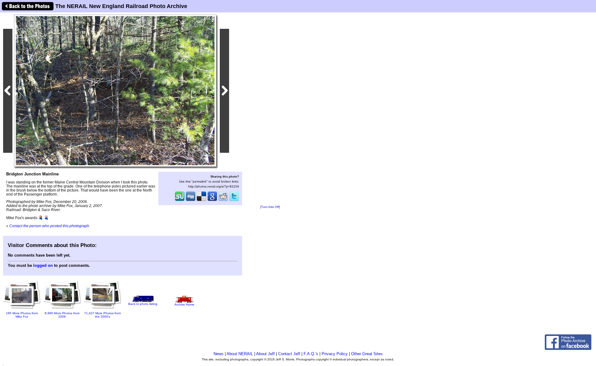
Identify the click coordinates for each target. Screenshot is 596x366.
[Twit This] (234, 200)
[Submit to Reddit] (223, 200)
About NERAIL (240, 353)
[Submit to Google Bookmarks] (212, 200)
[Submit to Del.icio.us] (201, 200)
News (219, 353)
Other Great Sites (367, 353)
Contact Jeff (289, 353)
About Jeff (265, 353)
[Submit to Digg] (191, 200)
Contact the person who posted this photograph (49, 226)
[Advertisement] (270, 109)
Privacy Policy (335, 353)
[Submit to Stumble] (180, 200)
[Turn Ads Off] (270, 207)
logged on (43, 265)
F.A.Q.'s (311, 353)
